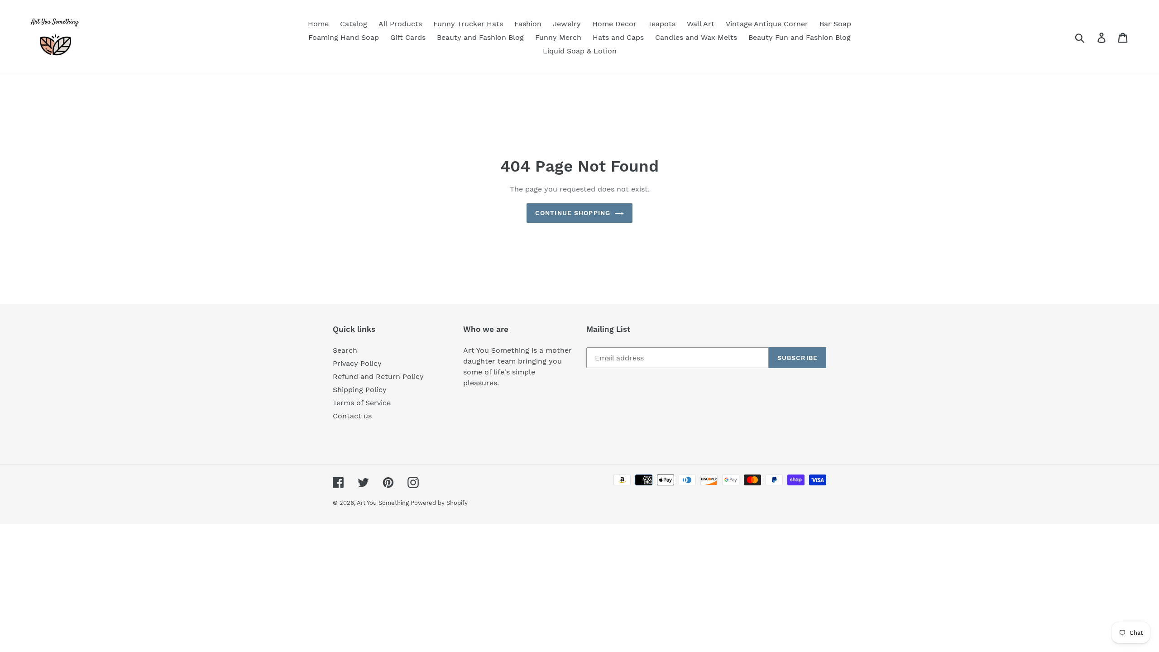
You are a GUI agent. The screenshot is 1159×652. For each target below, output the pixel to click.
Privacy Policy (357, 363)
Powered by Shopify (439, 502)
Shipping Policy (360, 389)
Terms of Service (362, 402)
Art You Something (384, 502)
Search (345, 350)
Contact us (352, 416)
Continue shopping (572, 212)
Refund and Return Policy (378, 376)
